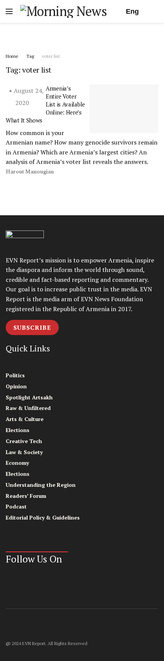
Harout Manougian (30, 172)
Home (12, 56)
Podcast (16, 506)
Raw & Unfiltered (28, 408)
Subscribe (32, 327)
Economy (17, 462)
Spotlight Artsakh (29, 397)
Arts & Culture (24, 419)
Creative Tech (24, 441)
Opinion (16, 386)
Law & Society (24, 452)
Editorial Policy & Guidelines (43, 517)
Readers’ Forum (26, 495)
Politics (15, 375)
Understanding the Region (41, 484)
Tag (30, 56)
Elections (17, 430)
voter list (51, 56)
